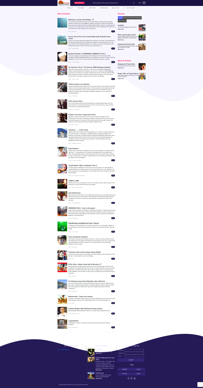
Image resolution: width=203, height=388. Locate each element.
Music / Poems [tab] (122, 21)
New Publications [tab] (136, 17)
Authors (124, 373)
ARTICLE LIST (70, 8)
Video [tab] (129, 17)
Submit (131, 360)
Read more (121, 29)
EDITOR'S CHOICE (104, 8)
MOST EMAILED (81, 8)
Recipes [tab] (125, 17)
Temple (138, 369)
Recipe (138, 373)
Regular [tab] (120, 17)
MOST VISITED (92, 8)
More (113, 31)
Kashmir (124, 369)
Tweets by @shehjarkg (63, 349)
